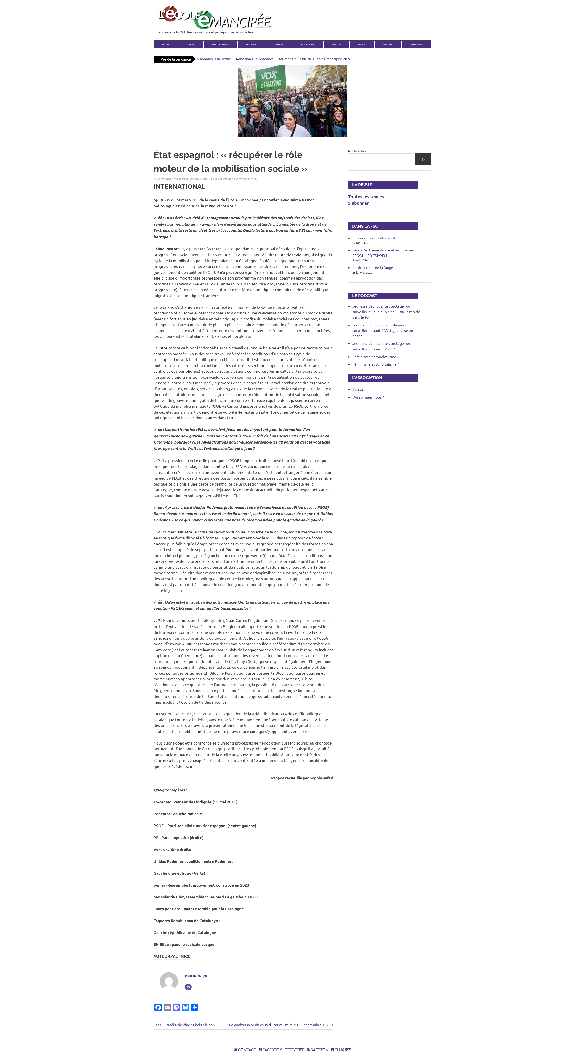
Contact (358, 389)
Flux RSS (342, 1049)
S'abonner (358, 203)
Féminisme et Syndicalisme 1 (376, 364)
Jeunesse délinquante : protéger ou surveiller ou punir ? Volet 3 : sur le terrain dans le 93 (386, 311)
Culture (191, 45)
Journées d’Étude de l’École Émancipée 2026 (314, 58)
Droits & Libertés (220, 45)
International (308, 45)
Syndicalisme (416, 45)
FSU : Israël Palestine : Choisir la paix (185, 1024)
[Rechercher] (423, 159)
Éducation (251, 45)
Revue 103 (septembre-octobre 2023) (230, 179)
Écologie (336, 45)
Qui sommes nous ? (368, 397)
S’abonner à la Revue (214, 58)
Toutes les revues (366, 196)
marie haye (196, 975)
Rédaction (317, 1049)
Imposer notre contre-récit (373, 237)
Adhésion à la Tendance (255, 58)
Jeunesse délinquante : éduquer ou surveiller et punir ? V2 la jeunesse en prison (382, 330)
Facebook (272, 1049)
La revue (360, 184)
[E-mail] (188, 987)
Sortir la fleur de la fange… (374, 267)
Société (362, 45)
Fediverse (294, 1049)
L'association (365, 377)
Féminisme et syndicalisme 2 (375, 356)
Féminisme (279, 45)
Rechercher (357, 150)
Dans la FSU (363, 226)
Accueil (166, 45)
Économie (388, 45)
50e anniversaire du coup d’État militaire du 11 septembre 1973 (279, 1024)
